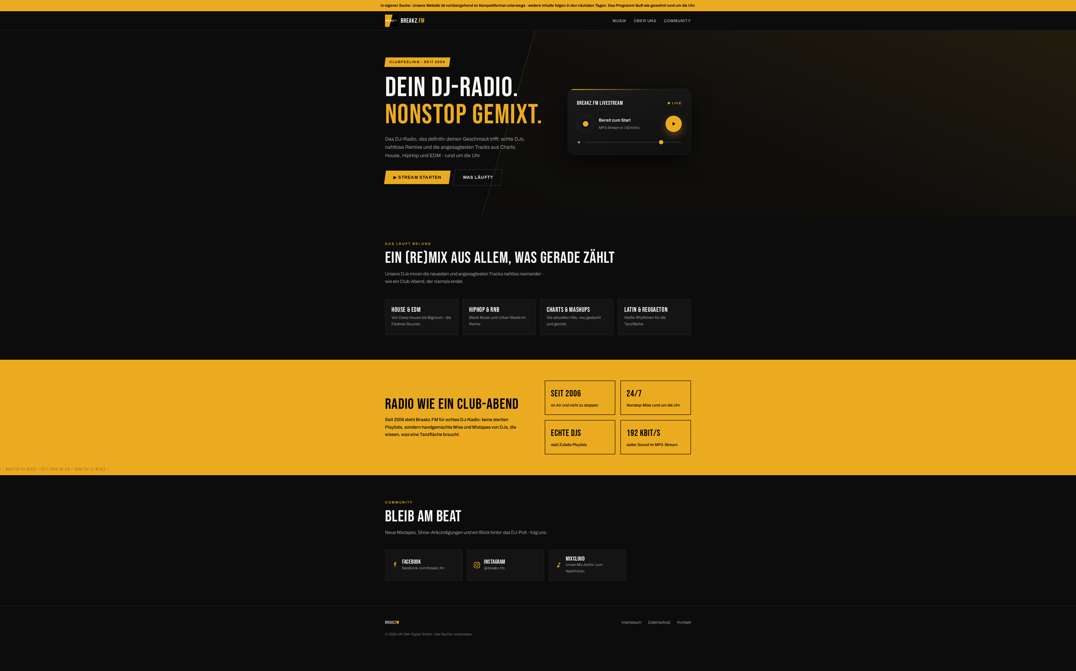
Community (677, 20)
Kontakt (684, 622)
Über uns (645, 20)
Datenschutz (659, 622)
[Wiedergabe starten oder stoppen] (673, 124)
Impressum (631, 622)
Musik (620, 20)
